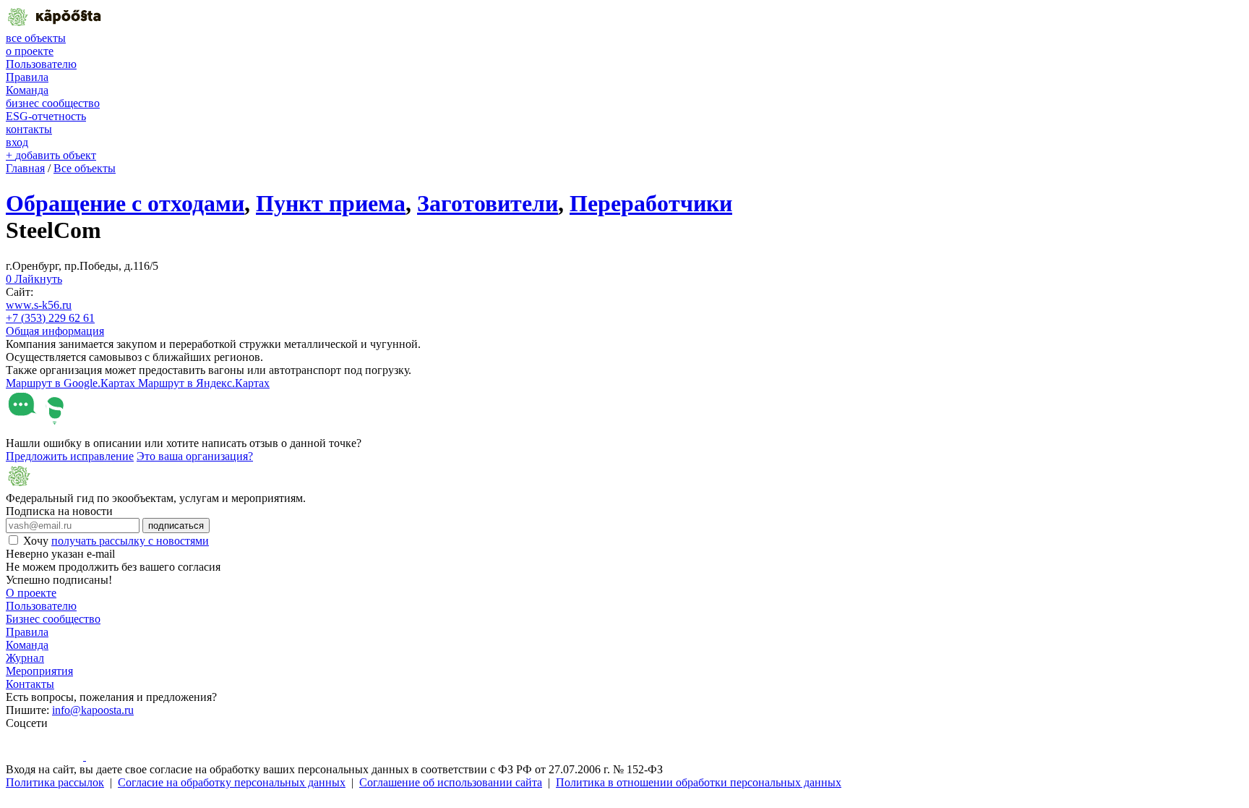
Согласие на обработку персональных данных (231, 782)
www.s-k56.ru (39, 305)
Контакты (30, 684)
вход (17, 142)
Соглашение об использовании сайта (450, 782)
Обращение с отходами (125, 203)
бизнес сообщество (53, 103)
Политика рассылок (55, 782)
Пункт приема (330, 203)
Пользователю (41, 64)
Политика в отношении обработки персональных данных (698, 782)
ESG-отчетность (46, 116)
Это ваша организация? (195, 456)
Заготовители (487, 203)
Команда (27, 90)
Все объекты (84, 168)
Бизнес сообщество (53, 619)
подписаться (176, 525)
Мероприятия (39, 671)
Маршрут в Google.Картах (72, 383)
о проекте (29, 51)
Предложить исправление (70, 456)
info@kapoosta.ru (93, 710)
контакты (29, 129)
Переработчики (651, 203)
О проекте (31, 593)
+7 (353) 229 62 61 (50, 318)
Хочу (116, 541)
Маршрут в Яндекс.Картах (204, 383)
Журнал (25, 658)
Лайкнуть (34, 279)
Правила (27, 77)
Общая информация (55, 331)
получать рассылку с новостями (130, 541)
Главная (25, 168)
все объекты (36, 38)
